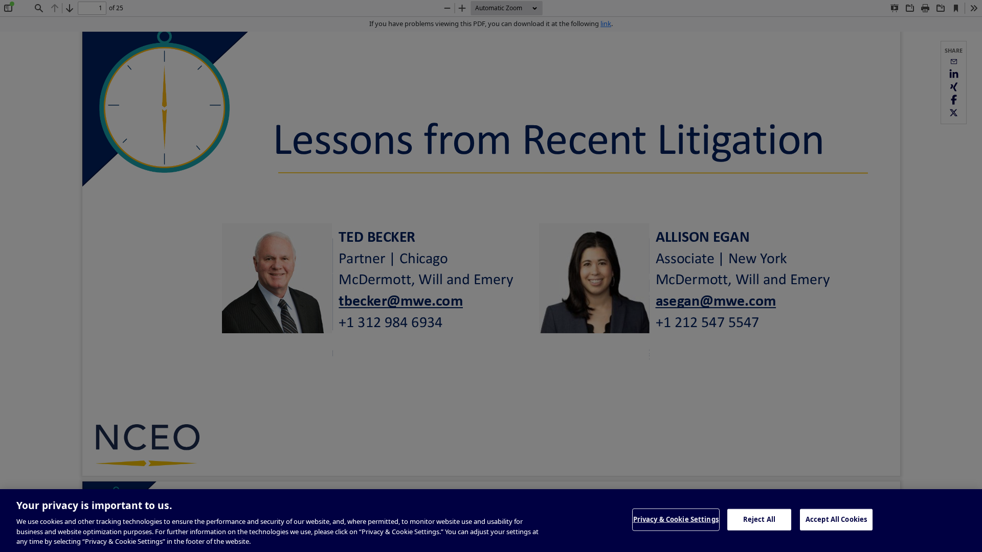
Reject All (759, 519)
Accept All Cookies (836, 519)
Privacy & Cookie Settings (676, 519)
